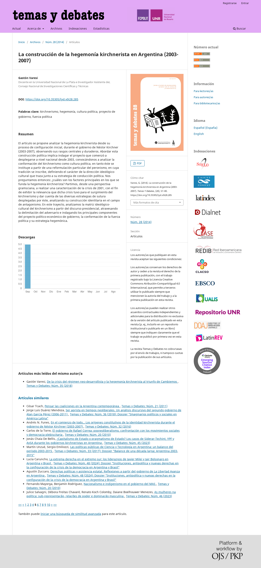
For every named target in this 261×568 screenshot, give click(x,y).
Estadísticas (101, 28)
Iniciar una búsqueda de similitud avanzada (71, 514)
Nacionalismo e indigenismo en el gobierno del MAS (120, 484)
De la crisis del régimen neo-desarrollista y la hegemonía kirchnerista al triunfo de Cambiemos (112, 381)
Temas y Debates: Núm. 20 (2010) (88, 435)
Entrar (245, 3)
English (199, 134)
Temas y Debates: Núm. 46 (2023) (149, 496)
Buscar (241, 28)
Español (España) (205, 128)
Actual (16, 28)
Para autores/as (203, 97)
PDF (139, 163)
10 (48, 505)
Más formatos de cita (146, 202)
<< (20, 505)
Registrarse (230, 3)
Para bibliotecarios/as (207, 103)
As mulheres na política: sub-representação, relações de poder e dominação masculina (101, 494)
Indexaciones (78, 28)
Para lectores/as (203, 91)
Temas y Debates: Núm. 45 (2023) (127, 443)
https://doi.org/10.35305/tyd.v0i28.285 (51, 99)
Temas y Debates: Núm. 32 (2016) (108, 426)
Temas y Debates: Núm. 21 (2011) (144, 406)
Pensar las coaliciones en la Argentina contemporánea (82, 406)
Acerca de (34, 28)
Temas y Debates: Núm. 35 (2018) (49, 386)
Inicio (21, 42)
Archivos (56, 28)
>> (55, 505)
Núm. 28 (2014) (54, 42)
